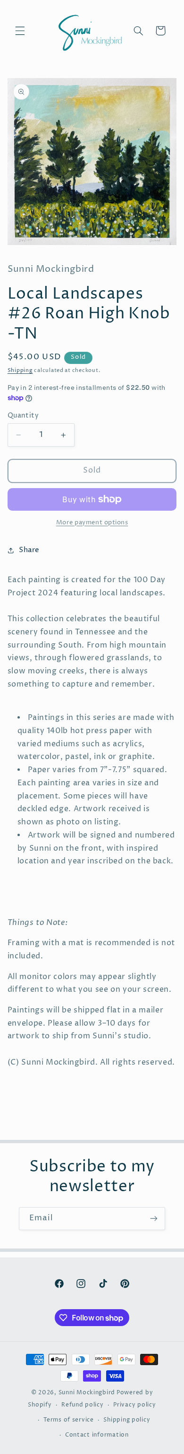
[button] (20, 30)
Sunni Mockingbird (87, 1393)
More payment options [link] (92, 523)
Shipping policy (126, 1420)
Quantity (23, 415)
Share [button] (29, 550)
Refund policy (82, 1405)
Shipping (20, 370)
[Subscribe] (154, 1218)
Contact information (97, 1435)
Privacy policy (134, 1405)
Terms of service (68, 1420)
